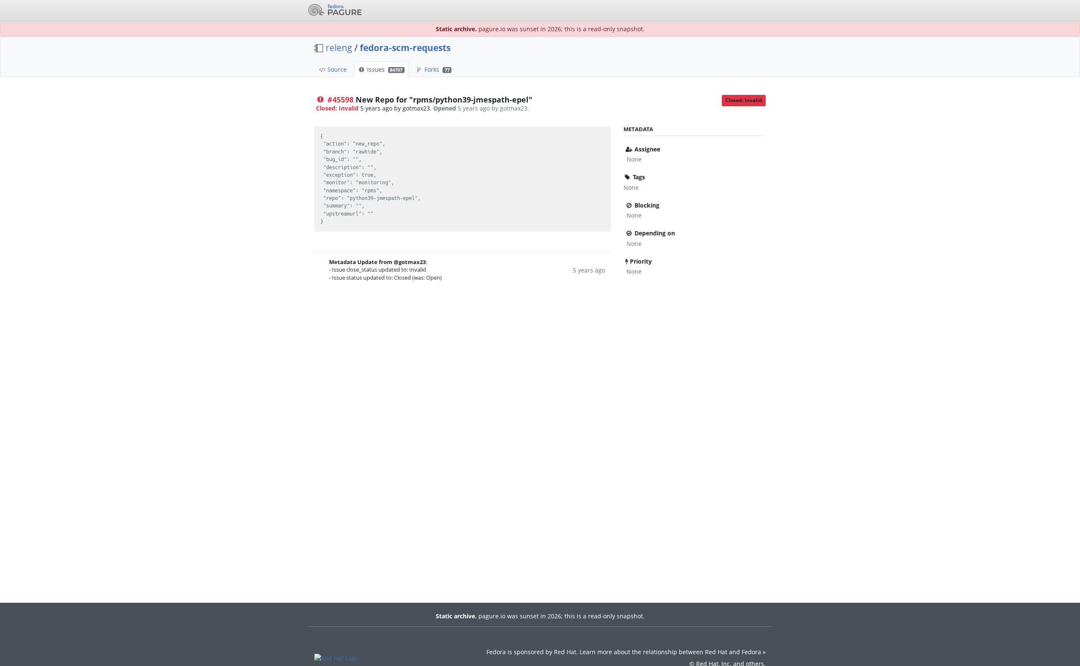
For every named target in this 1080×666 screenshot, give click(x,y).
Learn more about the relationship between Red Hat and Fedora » (673, 652)
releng (339, 48)
